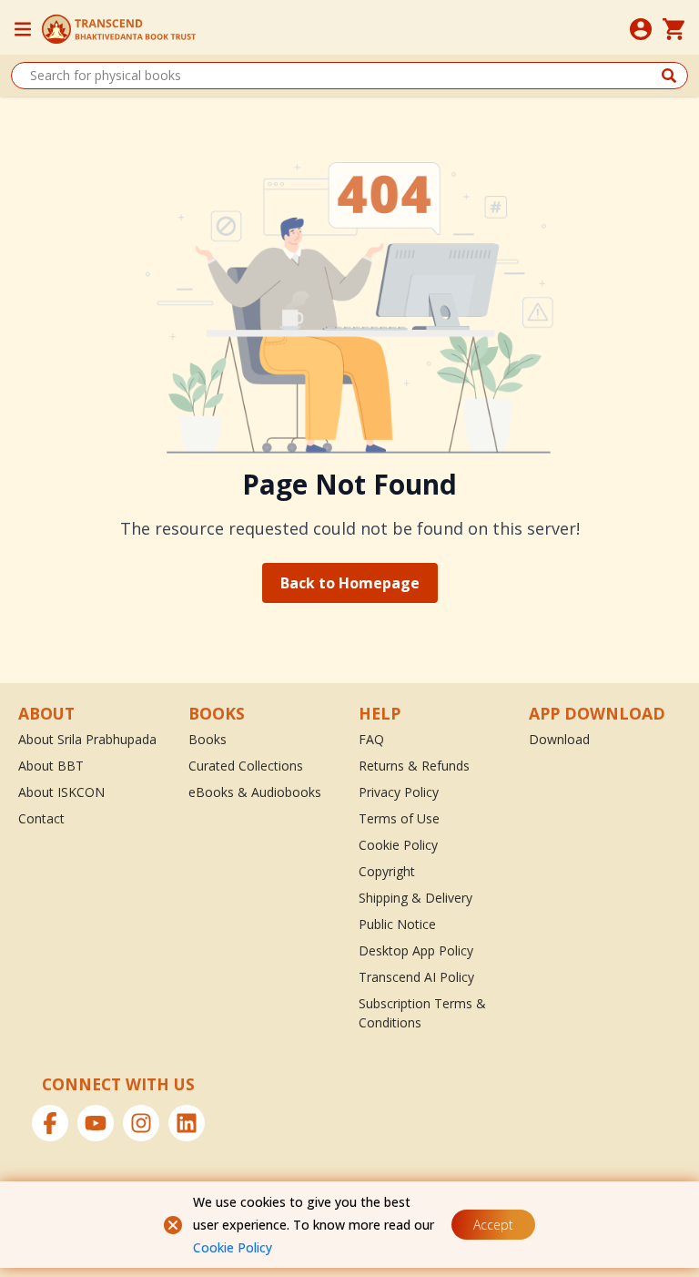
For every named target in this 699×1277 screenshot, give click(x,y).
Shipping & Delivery (415, 897)
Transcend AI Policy (416, 977)
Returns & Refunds (414, 765)
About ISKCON (61, 792)
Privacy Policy (399, 792)
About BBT (51, 765)
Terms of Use (399, 818)
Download (559, 739)
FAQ (371, 739)
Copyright (387, 871)
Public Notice (397, 924)
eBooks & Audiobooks (254, 792)
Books (207, 739)
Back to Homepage (350, 583)
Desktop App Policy (416, 950)
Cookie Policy (232, 1247)
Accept (493, 1224)
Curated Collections (245, 765)
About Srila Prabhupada (87, 739)
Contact (41, 818)
